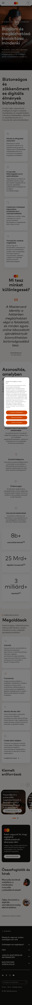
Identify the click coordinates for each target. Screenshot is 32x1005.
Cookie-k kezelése (16, 422)
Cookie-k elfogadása (16, 412)
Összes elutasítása (16, 417)
